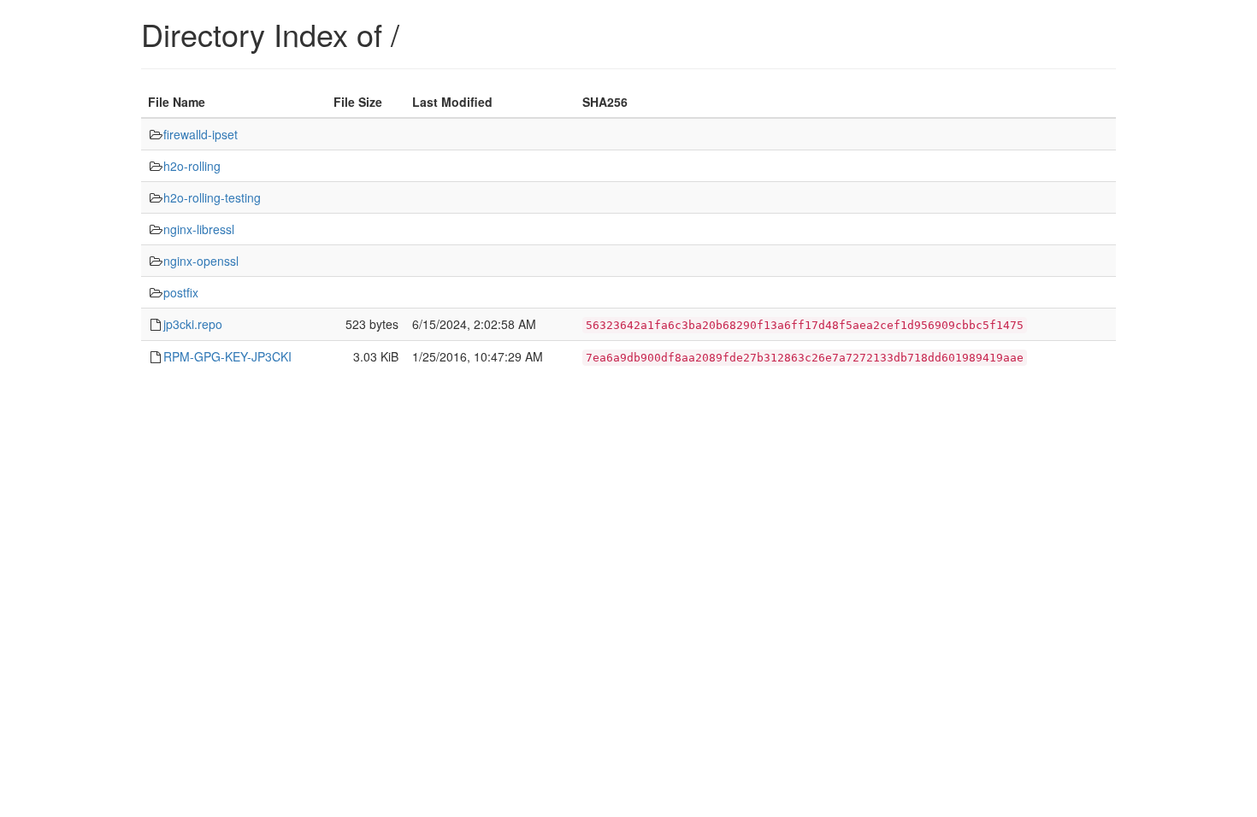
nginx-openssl (201, 260)
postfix (180, 292)
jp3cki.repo (192, 323)
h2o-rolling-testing (212, 197)
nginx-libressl (198, 229)
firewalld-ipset (200, 134)
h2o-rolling (192, 165)
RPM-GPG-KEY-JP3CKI (227, 356)
